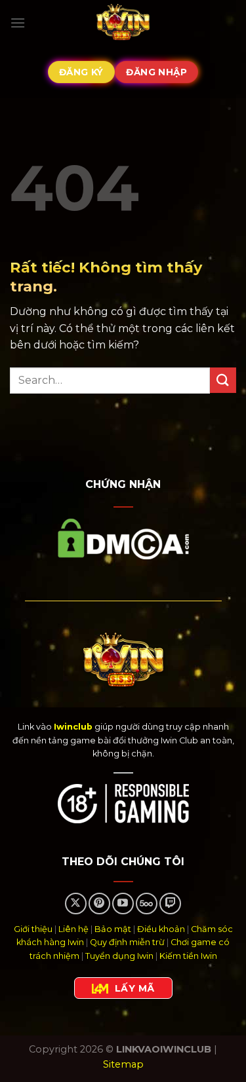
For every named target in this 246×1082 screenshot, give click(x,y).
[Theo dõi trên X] (76, 903)
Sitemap (123, 1064)
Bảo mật (112, 929)
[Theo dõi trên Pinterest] (99, 903)
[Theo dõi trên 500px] (146, 903)
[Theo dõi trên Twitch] (170, 903)
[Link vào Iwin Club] (123, 23)
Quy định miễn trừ (127, 942)
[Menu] (18, 23)
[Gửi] (223, 380)
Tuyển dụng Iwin (119, 956)
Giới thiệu (33, 929)
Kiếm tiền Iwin (188, 956)
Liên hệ (73, 929)
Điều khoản (161, 929)
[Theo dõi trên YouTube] (123, 903)
